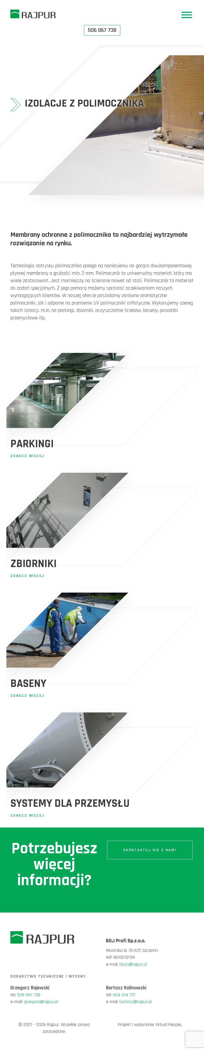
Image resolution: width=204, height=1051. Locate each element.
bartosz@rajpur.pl (136, 1002)
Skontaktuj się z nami (149, 850)
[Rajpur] (33, 13)
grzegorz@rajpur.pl (41, 1002)
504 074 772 (124, 995)
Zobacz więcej (27, 456)
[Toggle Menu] (186, 15)
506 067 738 (28, 995)
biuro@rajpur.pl (133, 964)
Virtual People (168, 1025)
